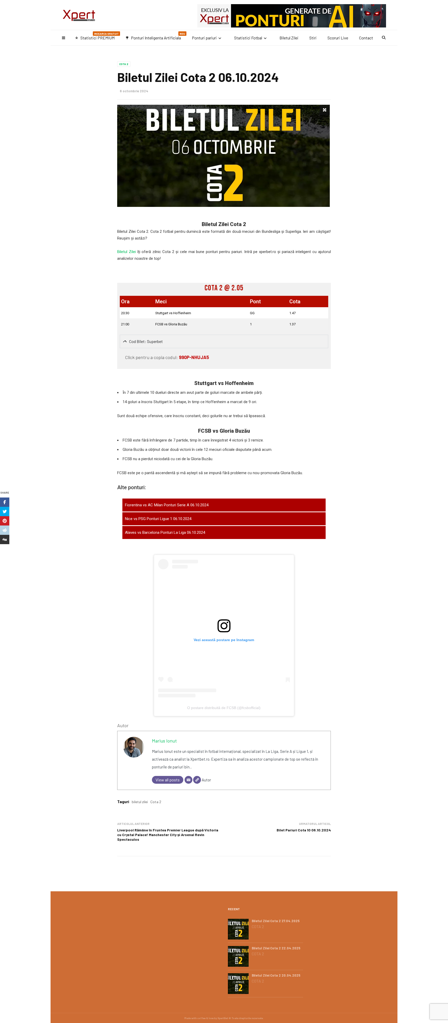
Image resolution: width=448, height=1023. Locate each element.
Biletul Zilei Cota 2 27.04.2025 (276, 921)
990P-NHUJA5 (194, 357)
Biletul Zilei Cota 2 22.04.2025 (276, 948)
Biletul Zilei (288, 37)
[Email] (188, 780)
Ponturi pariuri (204, 37)
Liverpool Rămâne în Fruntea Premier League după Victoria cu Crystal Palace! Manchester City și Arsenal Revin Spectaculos (167, 835)
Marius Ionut (164, 741)
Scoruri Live (337, 37)
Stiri (313, 37)
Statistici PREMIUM (97, 36)
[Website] (197, 780)
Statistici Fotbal (248, 37)
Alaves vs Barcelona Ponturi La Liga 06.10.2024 (165, 532)
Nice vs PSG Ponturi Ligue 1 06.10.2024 (158, 518)
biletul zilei (140, 802)
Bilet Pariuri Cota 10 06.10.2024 (304, 830)
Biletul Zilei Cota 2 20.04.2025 (276, 975)
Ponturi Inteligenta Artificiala (155, 36)
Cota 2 (123, 64)
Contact (366, 37)
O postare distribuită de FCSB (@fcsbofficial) (224, 708)
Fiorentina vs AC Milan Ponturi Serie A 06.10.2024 (166, 505)
